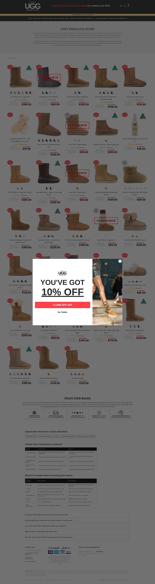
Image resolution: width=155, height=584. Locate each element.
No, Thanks (62, 312)
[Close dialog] (120, 261)
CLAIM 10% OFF (62, 305)
